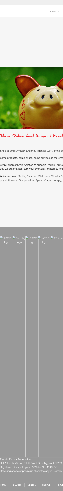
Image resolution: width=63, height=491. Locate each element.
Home (3, 484)
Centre (32, 484)
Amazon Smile (16, 176)
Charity (17, 484)
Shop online (26, 180)
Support (47, 484)
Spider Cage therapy (48, 180)
